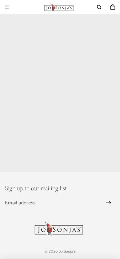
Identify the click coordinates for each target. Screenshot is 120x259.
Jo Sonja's (66, 251)
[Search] (99, 7)
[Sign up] (108, 202)
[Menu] (7, 7)
